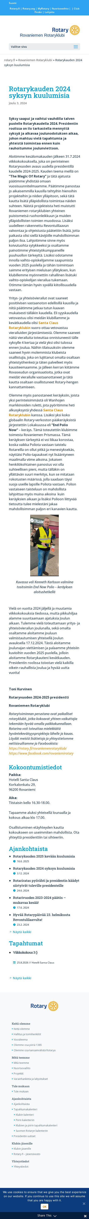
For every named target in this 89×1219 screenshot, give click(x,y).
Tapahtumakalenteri (25, 1109)
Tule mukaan (21, 1086)
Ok (45, 1206)
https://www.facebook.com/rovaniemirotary (41, 753)
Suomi (12, 3)
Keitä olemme (21, 1023)
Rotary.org (29, 8)
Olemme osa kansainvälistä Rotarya (34, 1050)
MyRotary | (45, 8)
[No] (84, 1204)
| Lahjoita (48, 12)
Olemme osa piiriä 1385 (28, 1045)
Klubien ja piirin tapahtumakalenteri (36, 1125)
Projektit (18, 1073)
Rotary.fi (15, 8)
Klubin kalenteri (25, 1114)
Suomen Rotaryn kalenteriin (32, 1131)
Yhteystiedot (20, 1161)
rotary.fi (9, 60)
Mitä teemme (21, 1057)
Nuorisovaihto (60, 8)
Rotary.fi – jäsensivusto (27, 1154)
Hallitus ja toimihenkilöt (27, 1034)
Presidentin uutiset (24, 1136)
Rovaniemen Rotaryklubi (35, 60)
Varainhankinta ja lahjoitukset (31, 1079)
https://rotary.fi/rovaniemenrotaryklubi (37, 748)
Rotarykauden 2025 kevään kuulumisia (44, 856)
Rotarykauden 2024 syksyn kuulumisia (44, 868)
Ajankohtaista (21, 1099)
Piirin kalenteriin (25, 1120)
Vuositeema (21, 1039)
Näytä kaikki (22, 932)
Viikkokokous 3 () (25, 952)
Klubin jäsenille (22, 1143)
